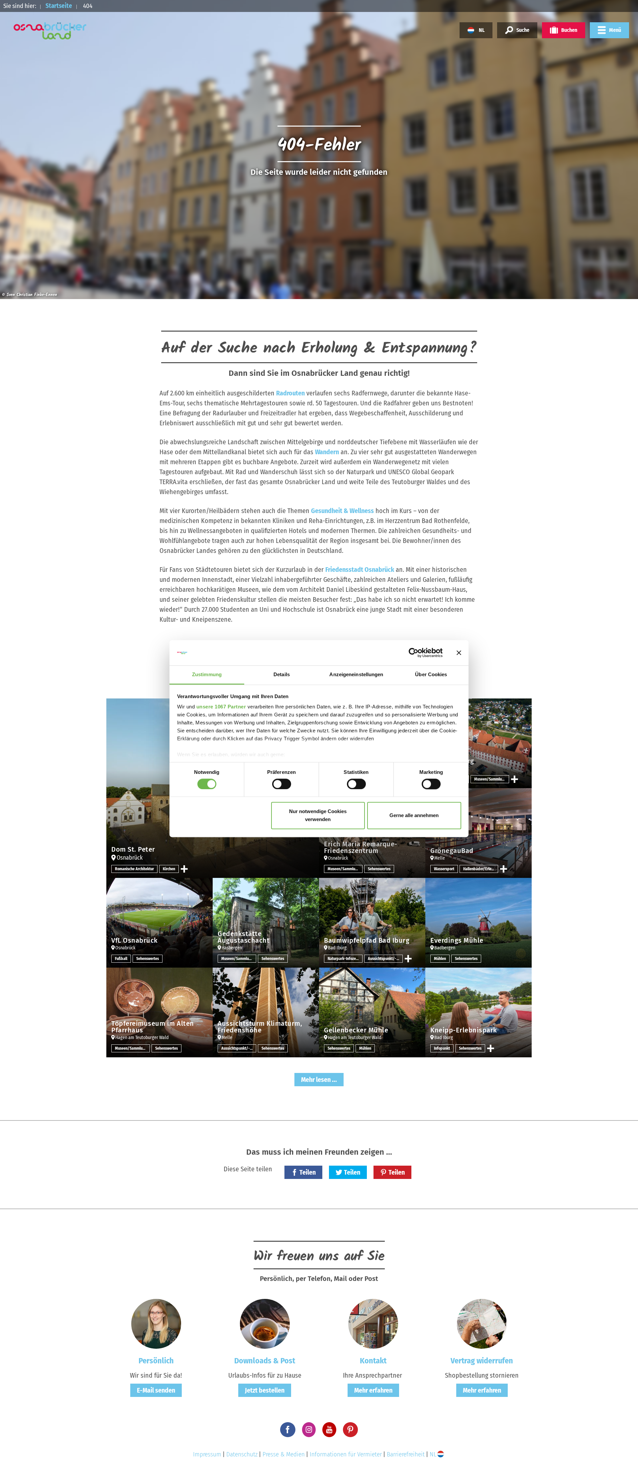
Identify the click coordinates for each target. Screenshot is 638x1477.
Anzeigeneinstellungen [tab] (356, 675)
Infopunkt (442, 1048)
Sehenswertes (379, 869)
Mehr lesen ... (319, 1080)
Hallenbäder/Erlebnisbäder (480, 869)
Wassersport (444, 869)
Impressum (207, 1454)
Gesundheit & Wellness (342, 511)
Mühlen (440, 958)
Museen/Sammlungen (491, 779)
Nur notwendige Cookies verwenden (318, 815)
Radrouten (290, 393)
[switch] (281, 784)
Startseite (59, 6)
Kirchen (169, 869)
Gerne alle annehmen (414, 815)
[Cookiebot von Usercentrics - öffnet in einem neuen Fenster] (413, 653)
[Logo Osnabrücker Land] (50, 31)
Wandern (327, 452)
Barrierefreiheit (406, 1454)
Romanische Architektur (134, 869)
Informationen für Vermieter (346, 1454)
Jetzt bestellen (264, 1390)
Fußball (121, 958)
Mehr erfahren (373, 1390)
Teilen (307, 1172)
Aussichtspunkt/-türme (385, 958)
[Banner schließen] (459, 652)
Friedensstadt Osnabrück (359, 570)
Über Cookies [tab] (431, 675)
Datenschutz (242, 1454)
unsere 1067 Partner (221, 707)
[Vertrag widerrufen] (482, 1323)
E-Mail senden (156, 1390)
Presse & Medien (284, 1454)
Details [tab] (281, 675)
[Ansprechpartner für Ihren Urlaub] (373, 1323)
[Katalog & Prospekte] (265, 1323)
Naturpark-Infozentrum (345, 958)
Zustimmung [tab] (207, 675)
